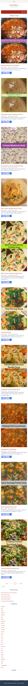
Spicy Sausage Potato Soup (9, 507)
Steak (2, 661)
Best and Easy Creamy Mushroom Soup (12, 166)
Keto (2, 642)
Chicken (2, 623)
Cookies (2, 627)
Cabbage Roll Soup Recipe (8, 449)
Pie (1, 648)
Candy (2, 619)
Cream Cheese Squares (5, 599)
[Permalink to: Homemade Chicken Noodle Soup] (14, 366)
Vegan (2, 667)
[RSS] (14, 1)
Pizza (2, 650)
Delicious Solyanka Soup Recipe (10, 65)
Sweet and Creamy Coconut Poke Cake (9, 592)
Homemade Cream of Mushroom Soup (11, 114)
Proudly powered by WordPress (10, 683)
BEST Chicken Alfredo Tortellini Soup (11, 273)
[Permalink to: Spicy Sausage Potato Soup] (14, 484)
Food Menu (14, 5)
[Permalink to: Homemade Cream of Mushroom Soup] (14, 95)
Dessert (2, 631)
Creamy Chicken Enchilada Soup (10, 568)
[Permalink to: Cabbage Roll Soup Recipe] (14, 425)
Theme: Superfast (20, 683)
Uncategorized (4, 665)
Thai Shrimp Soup (6, 332)
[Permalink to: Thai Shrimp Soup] (14, 309)
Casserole (3, 621)
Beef (2, 608)
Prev (7, 583)
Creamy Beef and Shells (6, 597)
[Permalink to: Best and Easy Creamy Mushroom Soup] (14, 146)
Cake (2, 617)
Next (21, 583)
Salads (2, 654)
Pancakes (3, 646)
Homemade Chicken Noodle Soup (10, 389)
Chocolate (3, 625)
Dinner (2, 633)
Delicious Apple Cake (5, 594)
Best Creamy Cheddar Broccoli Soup (11, 208)
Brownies (3, 615)
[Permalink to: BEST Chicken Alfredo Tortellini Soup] (14, 246)
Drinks (2, 638)
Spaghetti (3, 659)
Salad (2, 652)
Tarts (2, 663)
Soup (2, 657)
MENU (25, 12)
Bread (2, 610)
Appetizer (3, 606)
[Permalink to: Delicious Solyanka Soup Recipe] (14, 41)
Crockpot (3, 629)
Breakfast (3, 612)
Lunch (2, 644)
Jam (2, 640)
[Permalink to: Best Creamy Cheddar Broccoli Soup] (14, 193)
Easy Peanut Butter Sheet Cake (7, 601)
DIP (2, 636)
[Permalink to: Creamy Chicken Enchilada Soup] (14, 543)
